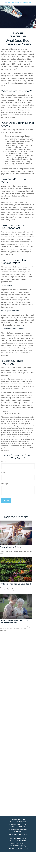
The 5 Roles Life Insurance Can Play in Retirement (14, 622)
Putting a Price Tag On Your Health (15, 584)
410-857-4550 (21, 822)
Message (4, 484)
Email (3, 473)
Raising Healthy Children (11, 547)
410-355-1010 (21, 841)
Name (3, 461)
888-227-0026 (22, 824)
